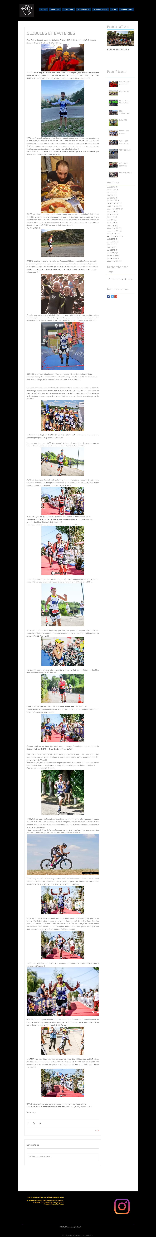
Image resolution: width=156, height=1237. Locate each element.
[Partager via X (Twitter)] (34, 1123)
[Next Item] (130, 39)
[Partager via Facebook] (28, 1123)
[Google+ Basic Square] (115, 296)
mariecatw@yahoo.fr (74, 1227)
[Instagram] (122, 1206)
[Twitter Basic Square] (112, 296)
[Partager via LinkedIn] (40, 1123)
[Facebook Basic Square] (108, 296)
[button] (68, 9)
